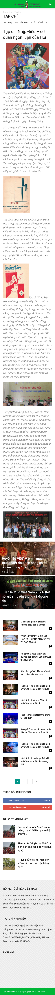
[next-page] (36, 781)
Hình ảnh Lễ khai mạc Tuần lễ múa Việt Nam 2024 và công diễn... (35, 761)
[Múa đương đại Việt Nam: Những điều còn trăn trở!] (10, 625)
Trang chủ (7, 12)
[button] (5, 4)
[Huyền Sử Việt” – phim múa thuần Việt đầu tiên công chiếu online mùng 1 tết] (27, 565)
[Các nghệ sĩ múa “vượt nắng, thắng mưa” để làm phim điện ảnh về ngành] (9, 831)
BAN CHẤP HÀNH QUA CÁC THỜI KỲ (29, 22)
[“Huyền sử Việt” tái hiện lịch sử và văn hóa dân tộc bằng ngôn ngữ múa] (9, 864)
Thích (47, 801)
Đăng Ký (46, 807)
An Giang (8, 22)
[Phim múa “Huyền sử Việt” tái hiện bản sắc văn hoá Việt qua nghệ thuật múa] (9, 848)
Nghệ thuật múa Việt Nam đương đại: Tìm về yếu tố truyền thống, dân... (36, 657)
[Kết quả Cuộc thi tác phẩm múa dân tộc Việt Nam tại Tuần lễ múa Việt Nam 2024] (10, 733)
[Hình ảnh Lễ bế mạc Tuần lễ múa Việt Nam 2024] (10, 704)
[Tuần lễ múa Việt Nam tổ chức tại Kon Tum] (10, 718)
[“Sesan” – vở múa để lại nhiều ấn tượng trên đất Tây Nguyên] (10, 689)
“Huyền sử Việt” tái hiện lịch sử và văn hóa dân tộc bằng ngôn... (33, 863)
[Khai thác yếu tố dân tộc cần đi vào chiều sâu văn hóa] (10, 675)
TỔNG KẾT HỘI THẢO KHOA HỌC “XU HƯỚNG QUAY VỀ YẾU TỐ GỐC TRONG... (35, 639)
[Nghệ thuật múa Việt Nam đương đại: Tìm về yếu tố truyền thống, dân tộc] (10, 657)
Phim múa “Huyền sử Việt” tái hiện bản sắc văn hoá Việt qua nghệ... (34, 847)
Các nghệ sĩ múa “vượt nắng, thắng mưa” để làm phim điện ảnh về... (34, 830)
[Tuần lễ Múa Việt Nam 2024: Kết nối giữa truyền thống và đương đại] (27, 599)
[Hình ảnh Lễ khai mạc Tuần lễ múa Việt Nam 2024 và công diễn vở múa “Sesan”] (10, 762)
